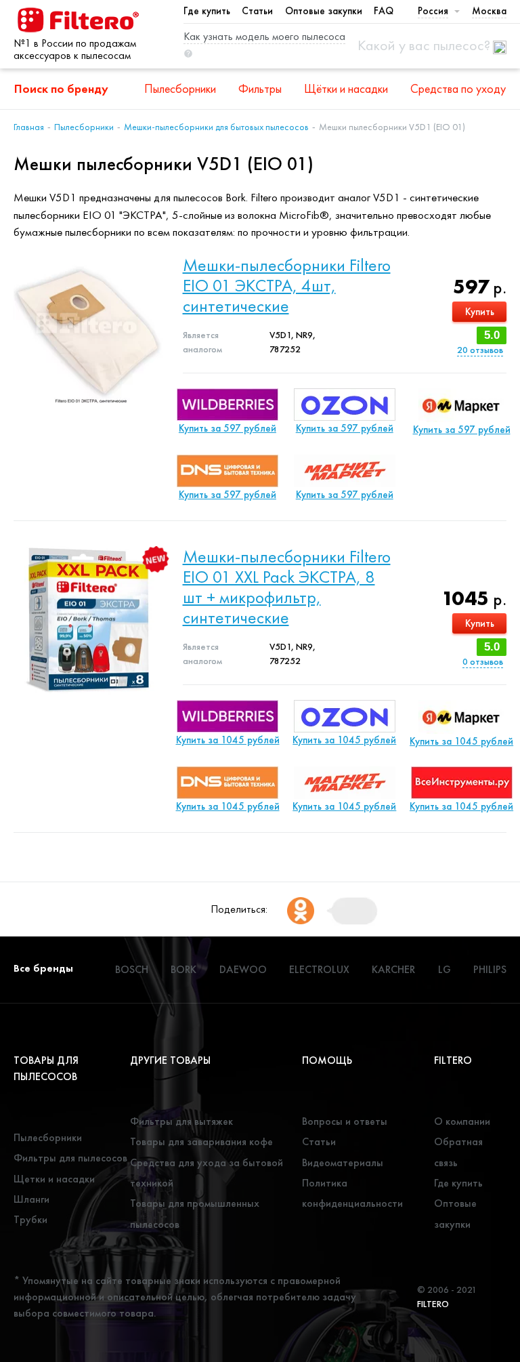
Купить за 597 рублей (227, 428)
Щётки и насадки (346, 88)
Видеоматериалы (342, 1162)
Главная (29, 127)
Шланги (31, 1199)
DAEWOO (243, 969)
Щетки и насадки (54, 1179)
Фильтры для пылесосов (70, 1158)
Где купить (206, 11)
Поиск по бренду (61, 88)
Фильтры (260, 88)
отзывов (480, 350)
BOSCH (131, 969)
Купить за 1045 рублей (228, 740)
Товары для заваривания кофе (201, 1141)
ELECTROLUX (319, 969)
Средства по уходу (458, 88)
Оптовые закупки (323, 11)
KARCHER (393, 969)
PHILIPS (489, 969)
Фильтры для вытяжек (181, 1121)
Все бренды (43, 968)
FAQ (383, 11)
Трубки (30, 1219)
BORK (183, 969)
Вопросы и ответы (344, 1121)
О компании (462, 1121)
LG (444, 969)
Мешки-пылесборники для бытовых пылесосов (216, 127)
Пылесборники (180, 88)
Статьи (257, 11)
